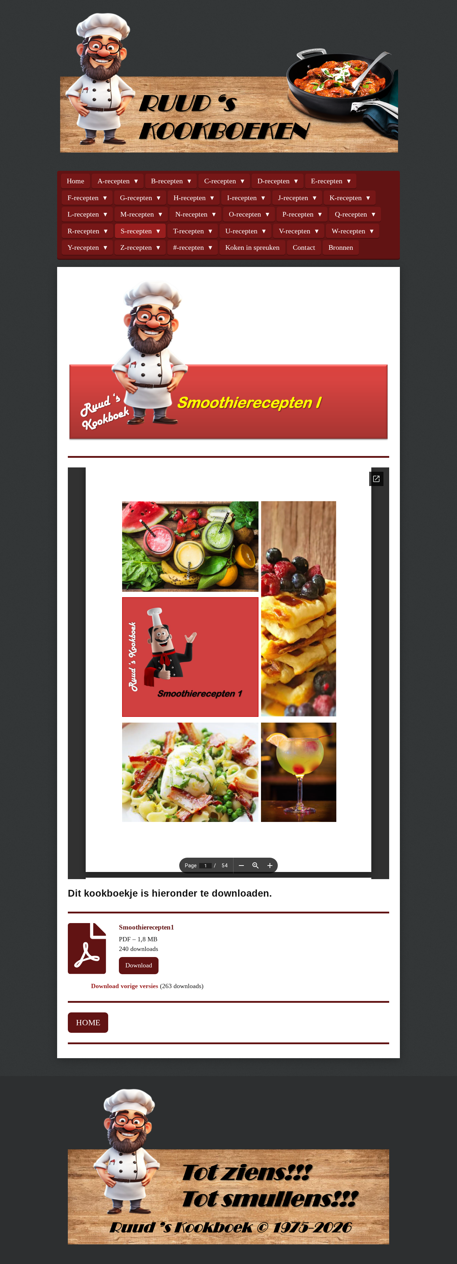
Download (138, 965)
